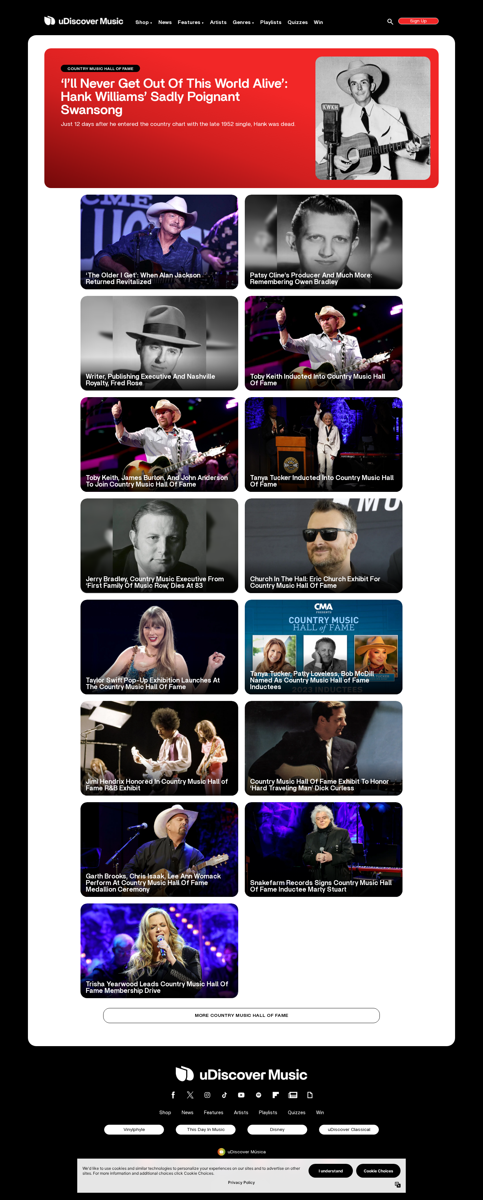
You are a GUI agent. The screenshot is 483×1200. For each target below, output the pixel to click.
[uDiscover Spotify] (258, 1095)
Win (318, 22)
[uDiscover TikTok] (224, 1095)
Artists (218, 22)
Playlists (271, 22)
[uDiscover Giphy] (309, 1095)
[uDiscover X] (190, 1095)
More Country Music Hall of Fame (241, 1015)
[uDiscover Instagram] (207, 1095)
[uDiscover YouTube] (241, 1095)
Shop (142, 22)
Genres (242, 22)
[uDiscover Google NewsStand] (292, 1095)
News (165, 22)
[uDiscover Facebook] (173, 1095)
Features (189, 22)
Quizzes (298, 22)
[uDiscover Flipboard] (275, 1095)
